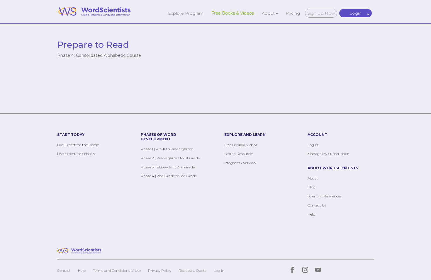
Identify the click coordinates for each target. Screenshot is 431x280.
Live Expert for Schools (76, 153)
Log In (313, 145)
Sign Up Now (321, 13)
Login (355, 13)
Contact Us (317, 205)
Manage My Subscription (328, 153)
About (268, 13)
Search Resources (238, 153)
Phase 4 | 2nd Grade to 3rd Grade (169, 176)
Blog (311, 187)
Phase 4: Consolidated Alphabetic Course (99, 55)
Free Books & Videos (232, 13)
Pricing (293, 13)
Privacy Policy (159, 270)
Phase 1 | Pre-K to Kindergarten (167, 149)
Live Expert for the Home (78, 145)
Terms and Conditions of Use (117, 270)
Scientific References (324, 196)
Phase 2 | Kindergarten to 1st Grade (170, 158)
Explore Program (185, 13)
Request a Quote (192, 270)
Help (311, 214)
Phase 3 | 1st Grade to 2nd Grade (168, 167)
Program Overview (240, 163)
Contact (64, 270)
